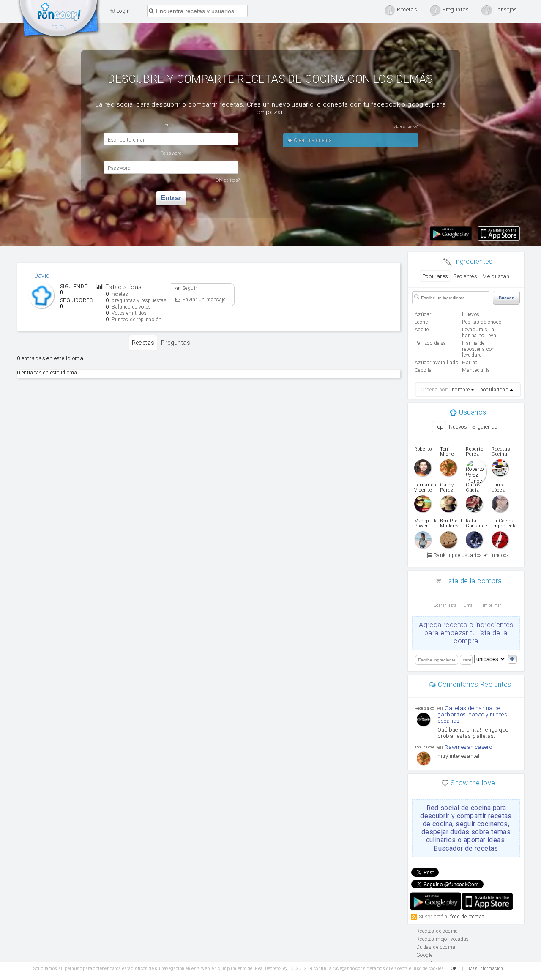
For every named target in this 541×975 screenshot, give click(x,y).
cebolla (423, 370)
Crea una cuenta (312, 140)
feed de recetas (467, 916)
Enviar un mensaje (203, 300)
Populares (435, 276)
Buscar (506, 297)
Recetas (143, 342)
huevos (470, 314)
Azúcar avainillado (436, 363)
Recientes (466, 276)
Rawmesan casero (468, 747)
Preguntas (175, 342)
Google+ (426, 955)
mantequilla (476, 370)
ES (54, 27)
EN (63, 27)
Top (438, 426)
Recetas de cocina (59, 20)
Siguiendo (484, 426)
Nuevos (458, 426)
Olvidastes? (228, 180)
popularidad (494, 390)
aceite (422, 330)
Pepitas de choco (481, 322)
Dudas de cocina (435, 947)
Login (122, 11)
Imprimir (492, 605)
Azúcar (423, 314)
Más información (486, 968)
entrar (171, 198)
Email (469, 605)
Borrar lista (445, 605)
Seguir (189, 288)
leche (421, 322)
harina (470, 363)
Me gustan (496, 276)
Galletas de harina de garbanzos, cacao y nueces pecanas (472, 714)
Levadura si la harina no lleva (479, 333)
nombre (461, 390)
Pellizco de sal (431, 343)
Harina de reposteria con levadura (478, 349)
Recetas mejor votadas (442, 939)
